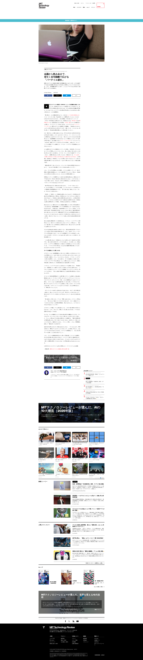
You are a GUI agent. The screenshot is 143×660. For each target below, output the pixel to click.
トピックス (79, 7)
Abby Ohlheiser (48, 92)
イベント (93, 7)
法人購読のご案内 (64, 641)
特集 (84, 7)
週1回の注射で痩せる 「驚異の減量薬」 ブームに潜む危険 (88, 551)
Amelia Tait (75, 559)
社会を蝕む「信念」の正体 (99, 582)
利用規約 (85, 640)
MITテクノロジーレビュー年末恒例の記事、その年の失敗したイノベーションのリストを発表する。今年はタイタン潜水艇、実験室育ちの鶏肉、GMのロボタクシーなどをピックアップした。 (88, 541)
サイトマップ (52, 641)
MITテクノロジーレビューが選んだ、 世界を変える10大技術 (70, 596)
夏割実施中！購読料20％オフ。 (71, 20)
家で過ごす (74, 120)
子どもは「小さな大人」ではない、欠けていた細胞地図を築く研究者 (95, 397)
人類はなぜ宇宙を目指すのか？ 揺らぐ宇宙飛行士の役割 (95, 392)
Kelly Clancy (75, 519)
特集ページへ (97, 419)
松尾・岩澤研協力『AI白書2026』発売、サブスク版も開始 (95, 380)
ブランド (74, 638)
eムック (88, 7)
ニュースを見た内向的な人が (73, 115)
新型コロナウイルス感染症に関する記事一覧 (59, 349)
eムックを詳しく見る (98, 586)
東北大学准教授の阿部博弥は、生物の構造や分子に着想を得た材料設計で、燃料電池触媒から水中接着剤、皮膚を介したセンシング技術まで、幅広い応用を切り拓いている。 (88, 500)
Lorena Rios (75, 533)
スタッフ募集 (74, 640)
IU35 (74, 7)
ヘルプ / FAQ (52, 638)
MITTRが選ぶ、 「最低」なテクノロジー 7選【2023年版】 (88, 538)
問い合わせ (52, 640)
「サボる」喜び (67, 122)
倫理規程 (85, 638)
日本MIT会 (96, 641)
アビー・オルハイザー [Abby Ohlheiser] (58, 370)
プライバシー (86, 641)
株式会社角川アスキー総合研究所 (60, 651)
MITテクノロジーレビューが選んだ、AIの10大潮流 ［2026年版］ (70, 409)
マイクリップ (88, 3)
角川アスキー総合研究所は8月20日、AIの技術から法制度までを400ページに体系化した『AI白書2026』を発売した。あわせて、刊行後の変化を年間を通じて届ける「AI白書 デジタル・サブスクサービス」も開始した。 (88, 487)
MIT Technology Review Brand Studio (79, 490)
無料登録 (98, 6)
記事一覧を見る (73, 360)
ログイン (82, 3)
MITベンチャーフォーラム (99, 644)
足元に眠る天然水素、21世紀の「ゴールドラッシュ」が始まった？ (95, 374)
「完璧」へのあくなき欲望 (76, 582)
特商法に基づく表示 (54, 643)
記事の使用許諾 (75, 643)
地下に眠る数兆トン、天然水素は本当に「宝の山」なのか (95, 386)
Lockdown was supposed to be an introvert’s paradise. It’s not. (55, 71)
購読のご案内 (76, 3)
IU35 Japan (96, 638)
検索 (93, 3)
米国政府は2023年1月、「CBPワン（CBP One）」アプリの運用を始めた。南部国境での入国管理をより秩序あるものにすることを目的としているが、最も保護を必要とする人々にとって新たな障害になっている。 (88, 530)
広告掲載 (74, 641)
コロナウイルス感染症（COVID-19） (62, 358)
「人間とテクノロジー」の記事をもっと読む (94, 563)
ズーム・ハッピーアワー (65, 140)
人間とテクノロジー (48, 69)
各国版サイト (97, 640)
